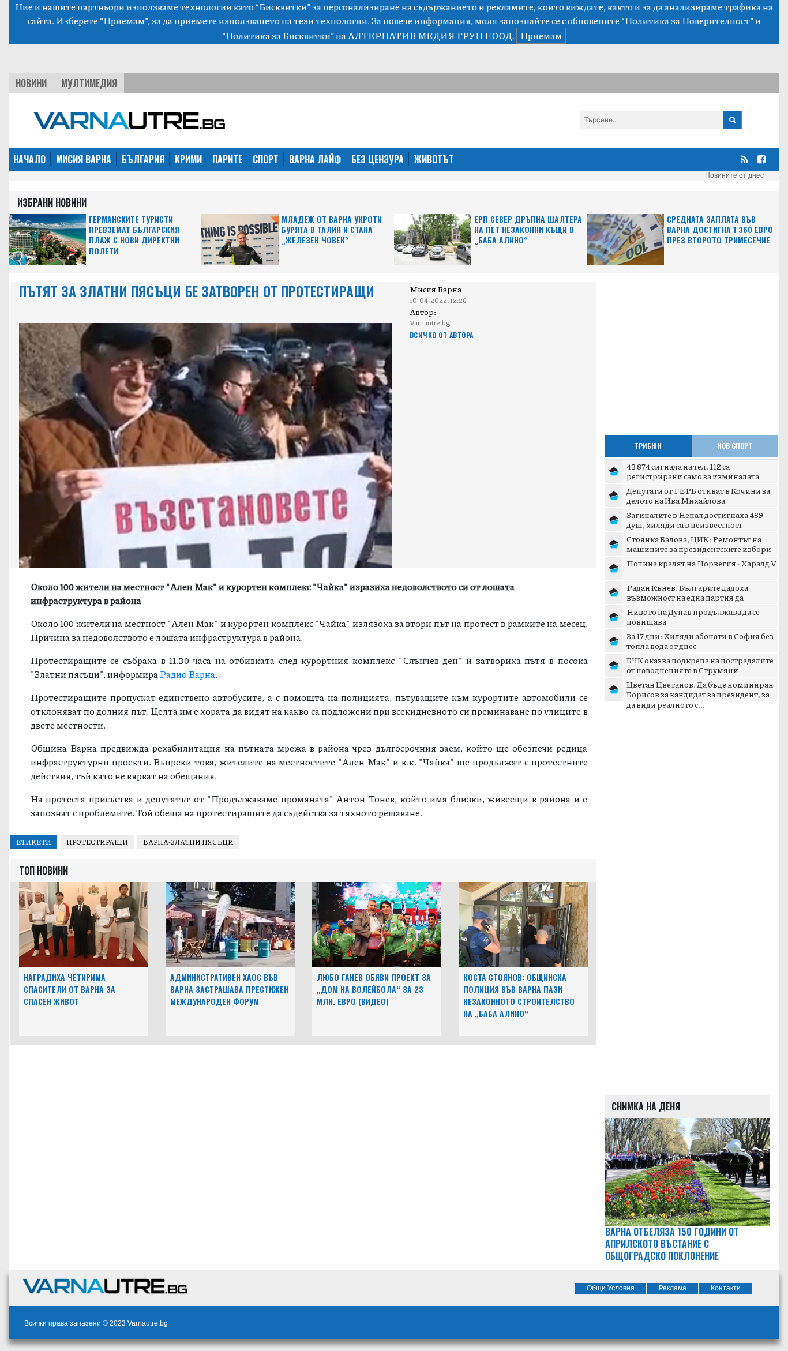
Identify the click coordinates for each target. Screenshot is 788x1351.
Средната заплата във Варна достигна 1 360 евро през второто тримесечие (720, 230)
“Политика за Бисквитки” (278, 35)
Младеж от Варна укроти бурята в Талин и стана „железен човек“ (332, 230)
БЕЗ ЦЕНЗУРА (377, 159)
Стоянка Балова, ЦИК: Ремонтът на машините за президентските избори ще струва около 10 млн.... (698, 549)
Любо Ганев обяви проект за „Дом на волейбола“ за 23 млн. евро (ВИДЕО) (374, 989)
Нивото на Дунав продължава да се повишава (693, 617)
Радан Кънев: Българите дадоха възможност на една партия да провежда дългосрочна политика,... (695, 597)
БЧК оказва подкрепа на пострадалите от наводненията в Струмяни (700, 665)
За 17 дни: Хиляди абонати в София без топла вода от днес (700, 641)
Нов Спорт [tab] (734, 446)
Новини (31, 83)
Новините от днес (734, 175)
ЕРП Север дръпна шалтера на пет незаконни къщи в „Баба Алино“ (528, 230)
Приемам (541, 35)
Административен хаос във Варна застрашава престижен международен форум (229, 989)
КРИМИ (188, 159)
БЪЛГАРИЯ (143, 159)
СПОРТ (266, 159)
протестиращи (97, 842)
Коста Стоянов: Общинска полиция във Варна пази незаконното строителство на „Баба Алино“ (519, 995)
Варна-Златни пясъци (188, 842)
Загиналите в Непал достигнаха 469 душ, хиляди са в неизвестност (694, 520)
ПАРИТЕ (227, 159)
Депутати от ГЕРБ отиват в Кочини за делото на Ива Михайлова (698, 495)
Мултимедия (89, 83)
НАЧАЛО (29, 159)
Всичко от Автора (442, 335)
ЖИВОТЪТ (434, 159)
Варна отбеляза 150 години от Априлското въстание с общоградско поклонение (672, 1244)
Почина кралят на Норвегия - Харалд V (701, 563)
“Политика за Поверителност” (687, 20)
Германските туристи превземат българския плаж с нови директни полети (134, 235)
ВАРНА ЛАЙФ (315, 159)
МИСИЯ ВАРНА (83, 159)
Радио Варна (187, 674)
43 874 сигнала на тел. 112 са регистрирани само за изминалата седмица (692, 476)
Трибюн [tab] (648, 446)
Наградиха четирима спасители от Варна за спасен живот (69, 989)
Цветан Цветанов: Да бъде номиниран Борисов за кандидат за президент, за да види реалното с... (700, 694)
